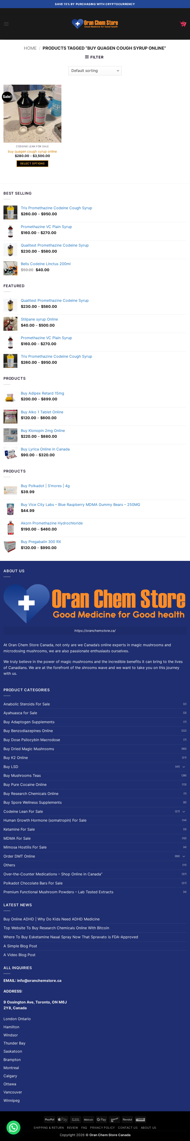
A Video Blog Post (19, 954)
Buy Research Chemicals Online (30, 793)
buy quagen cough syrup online (32, 151)
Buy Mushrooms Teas (22, 775)
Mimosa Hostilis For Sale (25, 847)
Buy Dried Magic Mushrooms (28, 748)
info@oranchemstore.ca (39, 980)
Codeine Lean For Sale (23, 811)
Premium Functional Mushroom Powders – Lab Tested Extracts (58, 892)
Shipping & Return (49, 1127)
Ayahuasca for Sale (20, 712)
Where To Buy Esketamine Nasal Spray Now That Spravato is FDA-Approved (70, 937)
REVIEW (72, 1127)
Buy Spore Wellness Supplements (32, 802)
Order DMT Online (19, 856)
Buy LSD (10, 766)
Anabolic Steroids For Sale (26, 704)
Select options (32, 163)
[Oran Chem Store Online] (95, 24)
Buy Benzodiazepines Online (28, 730)
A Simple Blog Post (20, 946)
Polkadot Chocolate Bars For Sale (33, 883)
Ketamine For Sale (19, 829)
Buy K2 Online (15, 757)
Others (9, 865)
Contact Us (128, 1127)
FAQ (84, 1127)
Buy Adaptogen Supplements (28, 722)
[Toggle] (184, 766)
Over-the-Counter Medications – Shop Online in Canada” (52, 874)
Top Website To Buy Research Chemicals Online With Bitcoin (56, 928)
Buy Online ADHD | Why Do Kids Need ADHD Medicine (51, 919)
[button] (6, 23)
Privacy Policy (102, 1127)
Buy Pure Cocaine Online (25, 784)
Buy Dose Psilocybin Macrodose (31, 739)
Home (30, 48)
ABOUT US (148, 1127)
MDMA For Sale (17, 838)
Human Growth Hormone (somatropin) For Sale (44, 820)
